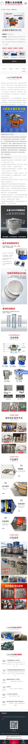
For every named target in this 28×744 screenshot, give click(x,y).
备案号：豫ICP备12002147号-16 (14, 736)
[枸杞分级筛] (6, 53)
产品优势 (11, 68)
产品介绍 (4, 68)
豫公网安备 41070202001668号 (15, 738)
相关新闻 (24, 68)
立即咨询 (14, 61)
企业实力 (17, 68)
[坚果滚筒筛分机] (14, 53)
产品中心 (8, 9)
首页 (4, 9)
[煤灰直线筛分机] (22, 53)
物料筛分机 (14, 9)
